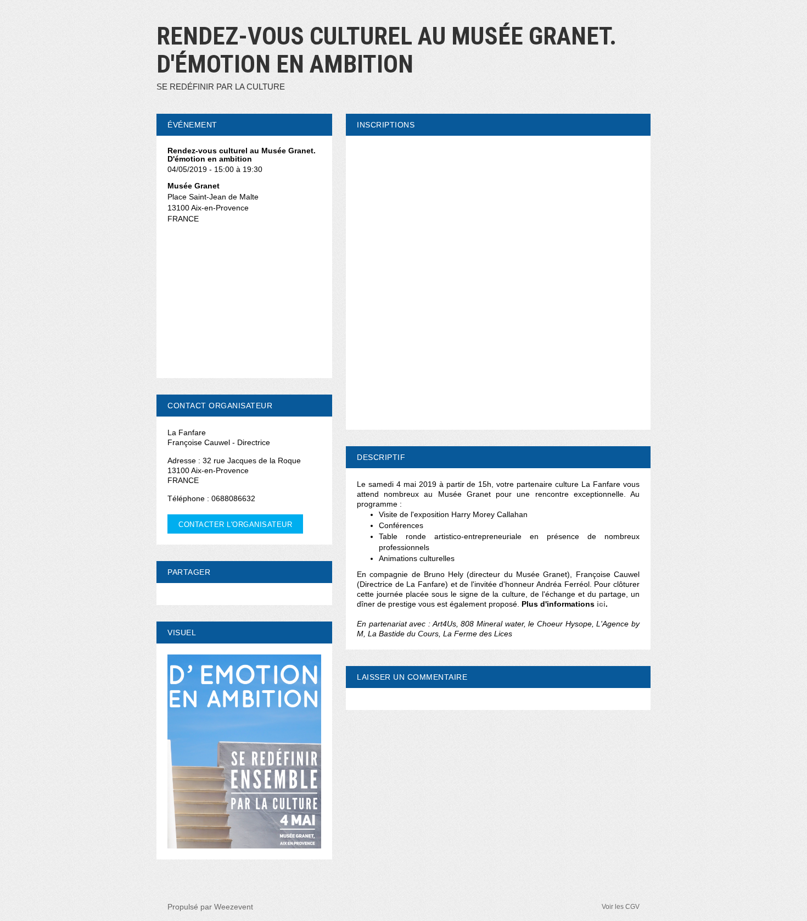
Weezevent (233, 906)
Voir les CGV (621, 907)
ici (601, 604)
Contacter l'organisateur (235, 524)
